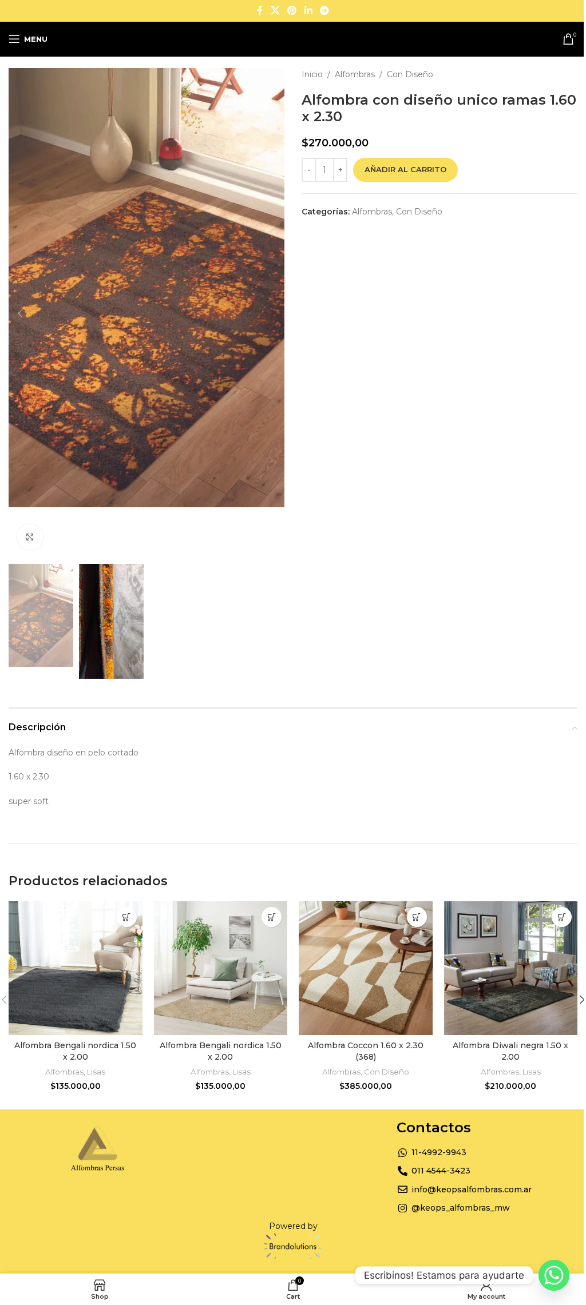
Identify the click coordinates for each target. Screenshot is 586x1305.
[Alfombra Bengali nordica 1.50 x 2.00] (75, 968)
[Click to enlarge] (30, 537)
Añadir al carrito (405, 169)
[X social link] (275, 10)
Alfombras (355, 74)
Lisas (96, 1071)
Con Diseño (410, 74)
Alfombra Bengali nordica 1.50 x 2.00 (75, 1051)
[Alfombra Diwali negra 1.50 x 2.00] (511, 968)
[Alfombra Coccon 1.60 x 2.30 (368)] (366, 968)
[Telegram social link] (324, 10)
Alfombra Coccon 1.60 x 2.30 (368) (365, 1051)
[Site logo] (293, 38)
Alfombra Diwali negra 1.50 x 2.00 (510, 1051)
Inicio (312, 74)
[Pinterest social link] (292, 10)
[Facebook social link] (260, 10)
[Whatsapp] (554, 1275)
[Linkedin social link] (308, 10)
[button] (20, 313)
